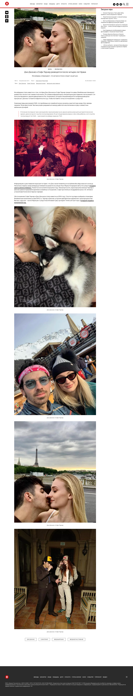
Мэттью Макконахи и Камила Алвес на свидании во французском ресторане (113, 21)
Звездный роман (41, 83)
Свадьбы (52, 4)
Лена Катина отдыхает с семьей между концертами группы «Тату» (114, 17)
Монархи (39, 4)
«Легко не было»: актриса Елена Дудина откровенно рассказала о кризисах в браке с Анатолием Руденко (114, 46)
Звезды (32, 4)
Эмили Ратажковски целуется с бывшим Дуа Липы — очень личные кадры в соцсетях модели (114, 26)
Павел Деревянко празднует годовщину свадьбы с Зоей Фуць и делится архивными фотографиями (114, 41)
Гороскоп (94, 4)
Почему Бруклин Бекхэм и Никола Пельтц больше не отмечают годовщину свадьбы (113, 35)
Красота (64, 4)
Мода (46, 4)
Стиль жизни (72, 4)
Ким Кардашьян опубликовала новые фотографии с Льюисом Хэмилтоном (113, 31)
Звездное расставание (53, 83)
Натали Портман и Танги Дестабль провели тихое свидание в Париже (112, 13)
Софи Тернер (31, 83)
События (87, 4)
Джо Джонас (22, 83)
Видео (105, 677)
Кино (80, 4)
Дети (58, 4)
